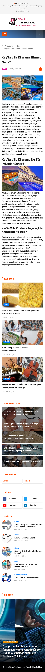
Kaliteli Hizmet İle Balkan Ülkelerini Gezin (25, 565)
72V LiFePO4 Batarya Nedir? (27, 577)
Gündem (16, 548)
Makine (16, 521)
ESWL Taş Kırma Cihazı (24, 537)
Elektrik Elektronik (20, 574)
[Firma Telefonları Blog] (22, 21)
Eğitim (7, 341)
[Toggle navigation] (4, 34)
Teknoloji (27, 481)
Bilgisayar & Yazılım (10, 641)
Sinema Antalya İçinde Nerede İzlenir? (28, 552)
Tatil (18, 46)
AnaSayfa (9, 46)
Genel (6, 304)
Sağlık (16, 535)
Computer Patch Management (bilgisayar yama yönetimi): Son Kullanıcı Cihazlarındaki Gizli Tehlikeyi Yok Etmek (22, 651)
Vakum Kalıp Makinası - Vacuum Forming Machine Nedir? (28, 525)
